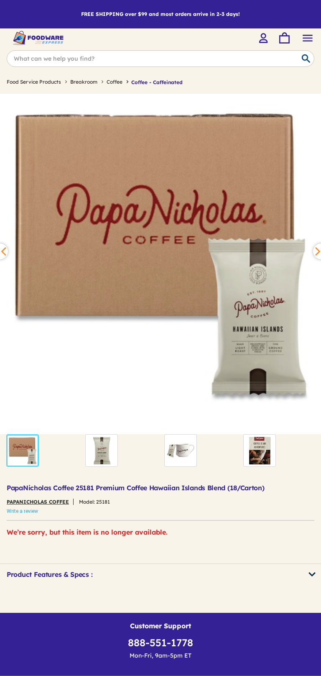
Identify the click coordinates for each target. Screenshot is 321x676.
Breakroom (83, 82)
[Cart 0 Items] (284, 38)
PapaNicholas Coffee (38, 502)
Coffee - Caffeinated (157, 82)
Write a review (22, 511)
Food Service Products (34, 82)
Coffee (114, 82)
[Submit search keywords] (306, 59)
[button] (23, 450)
